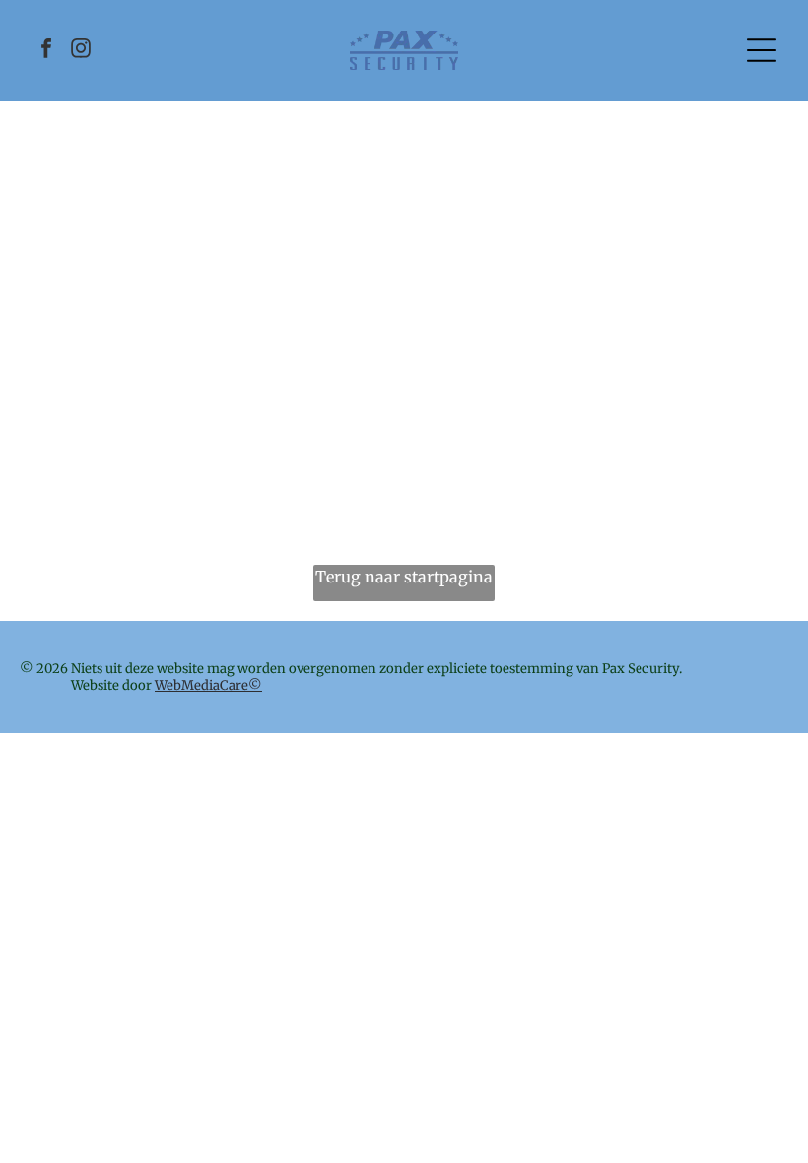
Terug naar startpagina (404, 576)
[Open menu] (761, 50)
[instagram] (81, 51)
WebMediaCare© (208, 685)
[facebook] (46, 51)
